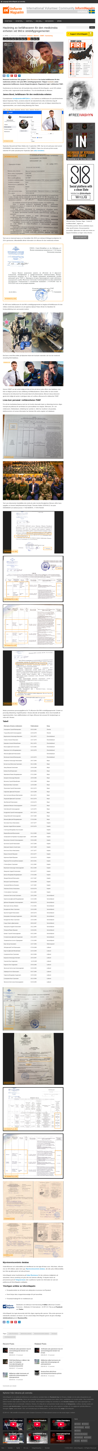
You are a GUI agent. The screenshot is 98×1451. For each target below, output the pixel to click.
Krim (88, 1427)
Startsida (8, 21)
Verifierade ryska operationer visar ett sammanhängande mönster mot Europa (20, 1350)
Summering (49, 35)
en (19, 39)
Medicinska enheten (26, 1333)
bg (22, 39)
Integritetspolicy (36, 1448)
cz (10, 39)
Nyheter (19, 21)
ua (13, 39)
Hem (2, 1448)
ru (4, 39)
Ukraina (85, 1440)
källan (46, 1304)
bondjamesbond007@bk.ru (22, 98)
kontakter (41, 150)
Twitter (21, 1309)
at (37, 39)
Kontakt (47, 1448)
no (31, 39)
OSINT (42, 35)
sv (28, 39)
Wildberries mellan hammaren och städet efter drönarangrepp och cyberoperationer (19, 1375)
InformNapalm (79, 1427)
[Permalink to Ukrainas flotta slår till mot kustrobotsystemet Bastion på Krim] (37, 1373)
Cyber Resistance (32, 1275)
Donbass (85, 1424)
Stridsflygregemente (10, 1337)
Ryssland (54, 1333)
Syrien (77, 1440)
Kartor (29, 21)
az (25, 39)
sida (35, 150)
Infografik (49, 21)
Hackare (30, 35)
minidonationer (8, 1318)
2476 (6, 35)
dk (34, 39)
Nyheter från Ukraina (81, 1434)
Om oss (38, 21)
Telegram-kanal (20, 1280)
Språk (59, 21)
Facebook (59, 1307)
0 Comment (22, 35)
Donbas (78, 1424)
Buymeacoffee (22, 1318)
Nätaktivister (79, 1437)
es (7, 39)
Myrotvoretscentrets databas (35, 1269)
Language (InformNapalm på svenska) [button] (14, 1)
